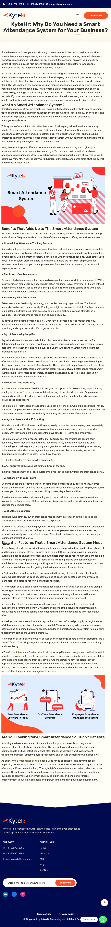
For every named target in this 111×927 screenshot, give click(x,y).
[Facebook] (14, 894)
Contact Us (96, 15)
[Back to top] (104, 902)
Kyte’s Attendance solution (26, 760)
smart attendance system (18, 388)
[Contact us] (103, 919)
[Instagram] (22, 894)
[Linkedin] (5, 894)
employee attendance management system (33, 249)
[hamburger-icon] (77, 15)
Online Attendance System (22, 652)
